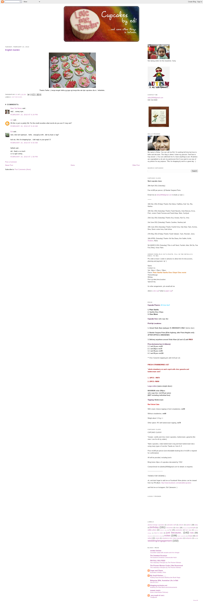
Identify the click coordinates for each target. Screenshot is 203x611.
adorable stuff (171, 525)
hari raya (188, 530)
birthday (154, 527)
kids (192, 533)
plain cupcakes (182, 536)
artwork (181, 525)
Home (73, 165)
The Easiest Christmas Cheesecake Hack (163, 557)
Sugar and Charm (156, 570)
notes (167, 535)
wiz (11, 120)
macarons (150, 536)
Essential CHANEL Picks (158, 572)
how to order (158, 533)
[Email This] (31, 94)
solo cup (156, 291)
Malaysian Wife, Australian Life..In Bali (164, 580)
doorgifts (193, 527)
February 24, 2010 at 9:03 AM (24, 143)
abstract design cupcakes (156, 525)
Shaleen (150, 241)
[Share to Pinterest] (40, 94)
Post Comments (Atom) (23, 169)
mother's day (158, 536)
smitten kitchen (155, 551)
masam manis (155, 590)
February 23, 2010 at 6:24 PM (24, 115)
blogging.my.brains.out (158, 585)
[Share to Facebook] (38, 94)
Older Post (136, 165)
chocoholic (169, 527)
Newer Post (9, 165)
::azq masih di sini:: (157, 595)
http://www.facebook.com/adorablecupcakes (176, 483)
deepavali (185, 527)
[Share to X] (36, 94)
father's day (163, 530)
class (177, 527)
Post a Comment (11, 162)
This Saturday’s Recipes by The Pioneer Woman (165, 562)
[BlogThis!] (33, 94)
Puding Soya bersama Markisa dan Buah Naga (165, 577)
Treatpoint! (153, 597)
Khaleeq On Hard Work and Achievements (163, 587)
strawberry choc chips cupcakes (172, 538)
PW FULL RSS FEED (157, 561)
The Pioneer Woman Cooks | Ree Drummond (166, 565)
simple (157, 538)
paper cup (168, 291)
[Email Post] (28, 94)
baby (196, 525)
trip (195, 538)
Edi (11, 131)
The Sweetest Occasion (158, 555)
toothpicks (188, 538)
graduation (179, 530)
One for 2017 (154, 582)
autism (188, 525)
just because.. (17, 97)
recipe (190, 536)
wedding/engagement (160, 540)
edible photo (152, 530)
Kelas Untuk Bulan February (159, 592)
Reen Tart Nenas (16, 108)
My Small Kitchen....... (158, 575)
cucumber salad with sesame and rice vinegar (164, 552)
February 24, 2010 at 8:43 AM (24, 126)
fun (170, 530)
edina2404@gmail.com (155, 98)
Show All (195, 600)
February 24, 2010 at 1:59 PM (24, 157)
